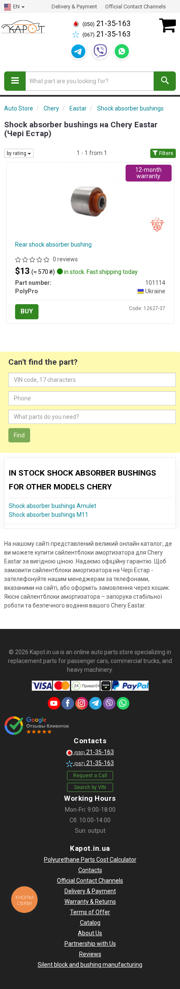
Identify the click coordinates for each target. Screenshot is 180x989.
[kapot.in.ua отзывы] (36, 725)
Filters (165, 153)
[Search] (165, 81)
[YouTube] (54, 703)
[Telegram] (78, 51)
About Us (90, 933)
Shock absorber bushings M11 (48, 514)
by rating (17, 153)
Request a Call (90, 776)
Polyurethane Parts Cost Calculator (90, 859)
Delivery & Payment (74, 6)
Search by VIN (90, 787)
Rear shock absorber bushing (53, 244)
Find (19, 435)
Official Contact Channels (135, 6)
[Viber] (100, 51)
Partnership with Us (90, 943)
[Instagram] (81, 703)
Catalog (90, 922)
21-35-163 (106, 23)
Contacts (90, 870)
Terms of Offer (90, 912)
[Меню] (15, 81)
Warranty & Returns (90, 901)
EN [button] (16, 6)
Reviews (90, 954)
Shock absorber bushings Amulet (52, 505)
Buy (27, 311)
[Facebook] (68, 703)
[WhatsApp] (121, 51)
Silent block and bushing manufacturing (90, 964)
